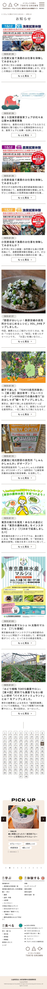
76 (21, 765)
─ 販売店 (5, 937)
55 (37, 754)
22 (32, 740)
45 (26, 751)
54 (32, 754)
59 (15, 758)
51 (15, 754)
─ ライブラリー (7, 903)
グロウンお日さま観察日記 (35, 942)
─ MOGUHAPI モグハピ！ (10, 909)
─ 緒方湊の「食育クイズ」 (11, 912)
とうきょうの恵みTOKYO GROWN (12, 14)
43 (15, 751)
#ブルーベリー (15, 844)
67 (15, 762)
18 (10, 740)
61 (26, 758)
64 (42, 758)
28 (21, 744)
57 (5, 758)
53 (26, 754)
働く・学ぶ (5, 892)
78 (32, 765)
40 (42, 747)
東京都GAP (5, 883)
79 (37, 765)
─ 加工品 (5, 934)
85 (26, 769)
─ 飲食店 (5, 939)
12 (21, 736)
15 (37, 736)
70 (32, 762)
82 (10, 769)
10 (10, 736)
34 (10, 747)
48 (42, 751)
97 (21, 776)
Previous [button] (3, 819)
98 (26, 776)
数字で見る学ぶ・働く (33, 933)
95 (37, 772)
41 (5, 751)
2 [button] (9, 868)
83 (15, 769)
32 (42, 744)
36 (21, 747)
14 (32, 736)
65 (5, 762)
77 (26, 765)
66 (10, 762)
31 (37, 744)
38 (32, 747)
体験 (25, 883)
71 (37, 762)
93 (26, 772)
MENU (41, 7)
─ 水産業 (5, 900)
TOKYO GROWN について (34, 928)
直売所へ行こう (7, 942)
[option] (23, 829)
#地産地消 (14, 847)
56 (42, 754)
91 (15, 772)
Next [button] (43, 819)
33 (5, 747)
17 (5, 740)
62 (32, 758)
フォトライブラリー (32, 936)
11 (15, 736)
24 (42, 740)
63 (37, 758)
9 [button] (37, 868)
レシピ (4, 945)
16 (42, 736)
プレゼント (30, 939)
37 (26, 747)
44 (21, 751)
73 (5, 765)
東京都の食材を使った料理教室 (12, 889)
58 (10, 758)
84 (21, 769)
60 (21, 758)
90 (10, 772)
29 (26, 744)
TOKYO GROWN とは (33, 931)
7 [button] (29, 868)
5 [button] (21, 868)
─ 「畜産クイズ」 (8, 914)
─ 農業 (4, 895)
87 (37, 769)
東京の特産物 (30, 925)
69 (26, 762)
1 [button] (6, 868)
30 (32, 744)
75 (15, 765)
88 (42, 769)
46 (32, 751)
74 (10, 765)
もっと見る (23, 75)
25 (5, 744)
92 (21, 772)
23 (37, 740)
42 (10, 751)
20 (21, 740)
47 (37, 751)
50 (10, 754)
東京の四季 (28, 889)
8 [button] (33, 868)
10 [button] (41, 868)
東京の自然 (28, 892)
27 (15, 744)
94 (32, 772)
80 (42, 765)
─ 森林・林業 (6, 897)
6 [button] (25, 868)
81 (5, 769)
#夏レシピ (26, 847)
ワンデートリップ (30, 886)
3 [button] (13, 868)
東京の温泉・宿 (29, 895)
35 (15, 747)
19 (15, 740)
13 (26, 736)
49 (5, 754)
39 (37, 747)
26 (10, 744)
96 (42, 772)
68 (21, 762)
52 (21, 754)
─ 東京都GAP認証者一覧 (10, 886)
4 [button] (17, 868)
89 (5, 772)
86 (32, 769)
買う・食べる (6, 931)
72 (42, 762)
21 (26, 740)
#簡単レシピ (30, 844)
